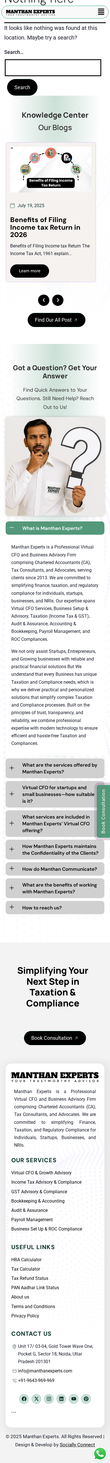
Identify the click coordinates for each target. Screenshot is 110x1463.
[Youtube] (73, 1399)
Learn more (29, 270)
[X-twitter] (36, 1399)
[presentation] (43, 300)
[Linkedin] (61, 1399)
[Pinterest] (86, 1399)
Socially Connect (77, 1444)
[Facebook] (24, 1399)
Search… (14, 52)
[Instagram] (49, 1399)
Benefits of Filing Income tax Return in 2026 (45, 227)
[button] (101, 12)
